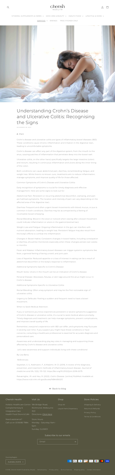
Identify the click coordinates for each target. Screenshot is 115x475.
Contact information (94, 469)
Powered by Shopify (28, 469)
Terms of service (66, 469)
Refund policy (42, 469)
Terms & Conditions (92, 417)
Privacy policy (54, 469)
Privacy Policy (90, 413)
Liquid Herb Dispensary (68, 409)
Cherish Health (16, 469)
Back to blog (59, 388)
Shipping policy (79, 469)
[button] (8, 7)
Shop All (61, 405)
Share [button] (21, 134)
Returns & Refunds (92, 409)
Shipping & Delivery (92, 405)
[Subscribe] (75, 441)
